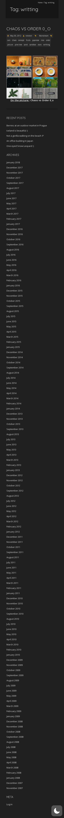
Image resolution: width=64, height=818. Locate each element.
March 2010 (12, 644)
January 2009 (13, 716)
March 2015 (12, 336)
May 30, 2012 (15, 36)
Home (40, 2)
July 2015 (10, 316)
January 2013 (13, 470)
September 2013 (14, 429)
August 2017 (12, 188)
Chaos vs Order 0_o (28, 28)
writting (46, 44)
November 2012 (14, 480)
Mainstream (43, 36)
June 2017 (11, 198)
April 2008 (11, 762)
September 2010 (14, 613)
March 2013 (12, 459)
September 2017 (14, 182)
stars (39, 44)
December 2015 (14, 290)
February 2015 (13, 341)
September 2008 (14, 736)
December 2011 (14, 536)
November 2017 (14, 172)
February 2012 (13, 526)
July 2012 (10, 500)
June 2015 (11, 321)
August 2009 (12, 680)
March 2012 (12, 521)
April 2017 (11, 208)
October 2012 (13, 485)
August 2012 (12, 495)
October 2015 (13, 300)
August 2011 (12, 557)
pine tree (18, 44)
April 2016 (11, 270)
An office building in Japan (19, 140)
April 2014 (11, 393)
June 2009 (11, 690)
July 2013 (10, 439)
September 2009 (14, 675)
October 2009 (13, 670)
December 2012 (14, 475)
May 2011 (11, 572)
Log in (9, 804)
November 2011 (14, 541)
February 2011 (13, 588)
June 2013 (11, 444)
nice (42, 40)
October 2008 (13, 731)
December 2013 (14, 413)
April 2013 (11, 454)
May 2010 (11, 634)
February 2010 (13, 649)
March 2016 (12, 275)
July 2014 (10, 377)
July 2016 (10, 254)
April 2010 (11, 639)
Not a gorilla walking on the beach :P (25, 135)
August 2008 (12, 741)
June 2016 (11, 259)
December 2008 (14, 721)
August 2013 (12, 434)
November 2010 (14, 603)
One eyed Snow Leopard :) (20, 146)
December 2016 (14, 229)
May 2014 (11, 388)
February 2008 (13, 772)
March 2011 (12, 582)
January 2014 (13, 408)
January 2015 (13, 347)
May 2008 (11, 757)
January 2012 (13, 531)
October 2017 (13, 177)
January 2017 (13, 223)
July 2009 (10, 685)
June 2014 (11, 382)
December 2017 (14, 167)
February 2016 (13, 280)
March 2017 (12, 213)
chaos (14, 40)
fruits (28, 40)
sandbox (33, 44)
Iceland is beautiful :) (17, 130)
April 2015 (11, 331)
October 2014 (13, 362)
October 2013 (13, 423)
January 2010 (13, 654)
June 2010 (11, 629)
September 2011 (14, 552)
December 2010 (14, 598)
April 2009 (11, 700)
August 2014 (12, 372)
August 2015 (12, 311)
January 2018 (13, 162)
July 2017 (10, 193)
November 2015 (14, 295)
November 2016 (14, 234)
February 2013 (13, 465)
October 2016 (13, 239)
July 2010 (10, 624)
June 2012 (11, 506)
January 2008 (13, 777)
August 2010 (12, 618)
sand (26, 44)
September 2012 (14, 490)
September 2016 (14, 244)
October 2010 (13, 608)
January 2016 (13, 285)
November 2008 (14, 726)
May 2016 (11, 265)
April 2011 (11, 577)
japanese (35, 40)
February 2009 (13, 711)
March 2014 (12, 398)
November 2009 (14, 665)
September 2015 (14, 306)
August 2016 (12, 249)
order (48, 40)
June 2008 (11, 752)
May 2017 (11, 203)
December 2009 (14, 659)
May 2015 (11, 326)
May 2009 (11, 695)
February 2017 (13, 218)
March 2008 (12, 767)
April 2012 (11, 516)
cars (8, 40)
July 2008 (10, 747)
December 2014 (14, 352)
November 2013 (14, 418)
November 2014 (14, 357)
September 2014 (14, 367)
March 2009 (12, 706)
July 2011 (10, 562)
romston (29, 36)
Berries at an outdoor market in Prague (26, 125)
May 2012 (11, 511)
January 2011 (13, 593)
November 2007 (14, 788)
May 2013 (11, 449)
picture (10, 44)
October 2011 (13, 547)
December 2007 (14, 782)
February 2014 (13, 403)
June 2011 (11, 567)
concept (21, 40)
